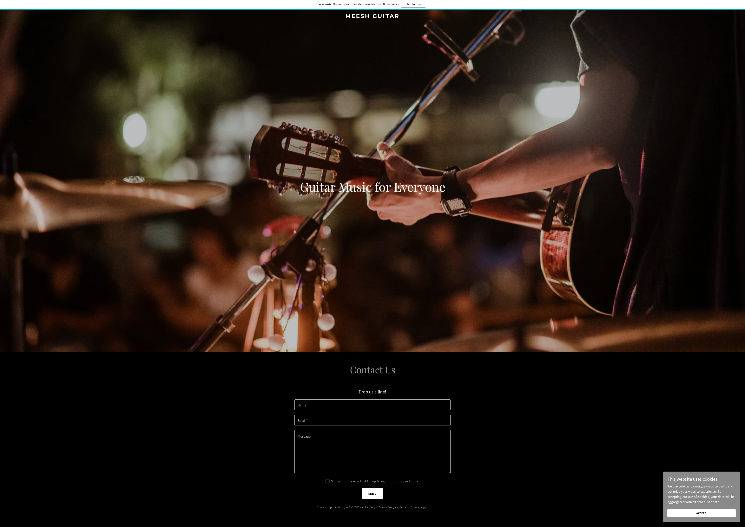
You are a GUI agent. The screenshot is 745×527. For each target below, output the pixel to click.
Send (372, 493)
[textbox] (372, 404)
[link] (372, 17)
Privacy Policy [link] (387, 507)
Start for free (413, 4)
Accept (701, 513)
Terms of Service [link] (410, 507)
